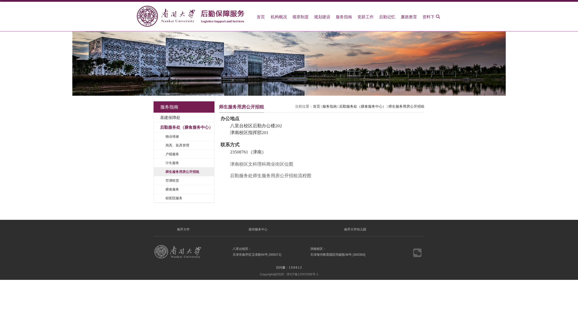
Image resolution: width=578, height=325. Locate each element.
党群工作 (365, 17)
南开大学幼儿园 (355, 229)
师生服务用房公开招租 (406, 106)
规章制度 (300, 17)
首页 (261, 17)
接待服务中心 (258, 229)
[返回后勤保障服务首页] (192, 8)
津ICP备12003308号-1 (302, 274)
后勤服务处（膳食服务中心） (362, 106)
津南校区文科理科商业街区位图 (261, 164)
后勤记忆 (387, 17)
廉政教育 (409, 17)
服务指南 (344, 17)
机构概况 (279, 17)
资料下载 (430, 17)
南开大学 (183, 229)
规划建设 (322, 17)
